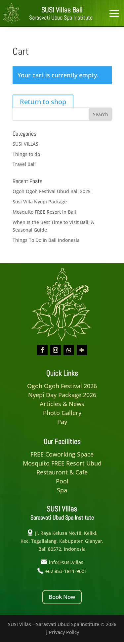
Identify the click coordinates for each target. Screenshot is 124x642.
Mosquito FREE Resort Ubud (62, 463)
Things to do (26, 154)
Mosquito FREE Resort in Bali (44, 212)
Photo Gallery (62, 413)
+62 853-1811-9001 (66, 571)
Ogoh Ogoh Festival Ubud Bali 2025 (52, 191)
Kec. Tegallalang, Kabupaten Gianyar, (62, 541)
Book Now (62, 597)
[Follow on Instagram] (55, 350)
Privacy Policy (64, 632)
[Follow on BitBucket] (82, 350)
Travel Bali (24, 164)
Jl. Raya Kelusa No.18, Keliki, (66, 533)
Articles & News (62, 404)
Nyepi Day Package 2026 (62, 395)
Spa (62, 490)
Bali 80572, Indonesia (62, 549)
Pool (62, 481)
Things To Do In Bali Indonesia (46, 240)
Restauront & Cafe (62, 472)
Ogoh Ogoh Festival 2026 (62, 386)
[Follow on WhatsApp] (68, 350)
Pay (62, 422)
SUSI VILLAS (25, 144)
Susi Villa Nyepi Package (40, 201)
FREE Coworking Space (62, 454)
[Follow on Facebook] (42, 350)
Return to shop (43, 101)
